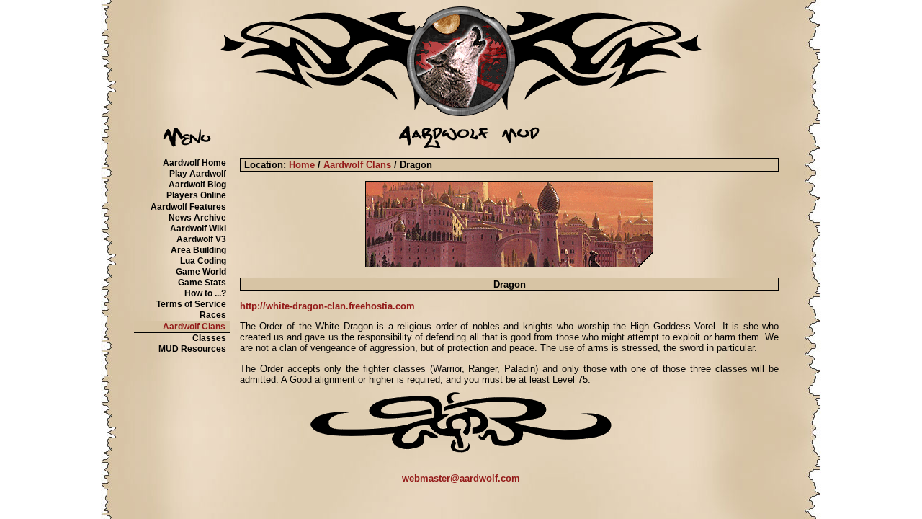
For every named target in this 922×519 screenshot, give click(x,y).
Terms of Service (191, 304)
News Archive (197, 218)
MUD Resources (192, 349)
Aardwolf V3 (201, 239)
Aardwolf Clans (194, 326)
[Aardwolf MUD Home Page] (461, 112)
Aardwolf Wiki (198, 228)
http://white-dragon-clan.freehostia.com (327, 306)
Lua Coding (203, 261)
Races (213, 315)
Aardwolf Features (188, 207)
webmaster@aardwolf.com (461, 478)
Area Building (198, 250)
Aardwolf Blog (197, 184)
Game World (201, 272)
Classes (209, 338)
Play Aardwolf (197, 174)
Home (302, 164)
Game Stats (202, 283)
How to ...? (205, 293)
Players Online (196, 195)
